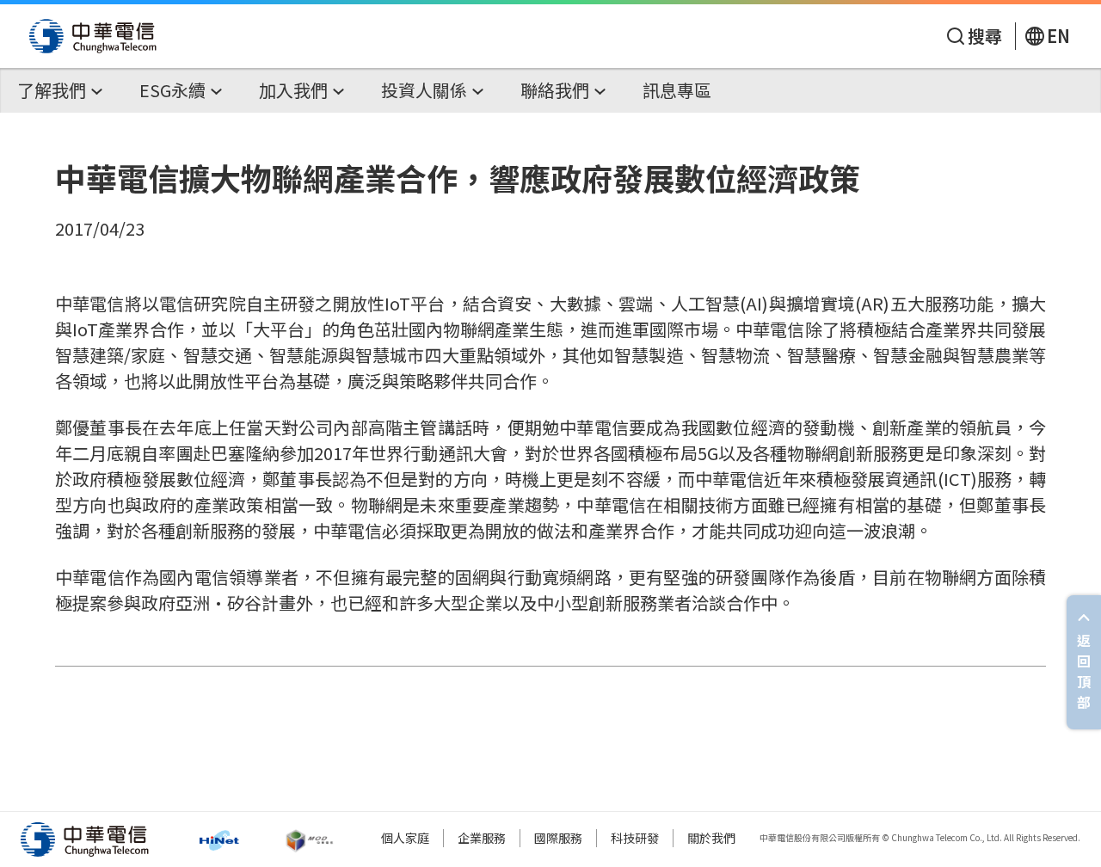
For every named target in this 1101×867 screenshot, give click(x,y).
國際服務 (558, 837)
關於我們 (711, 837)
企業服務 (482, 837)
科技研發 (635, 837)
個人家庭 (405, 837)
